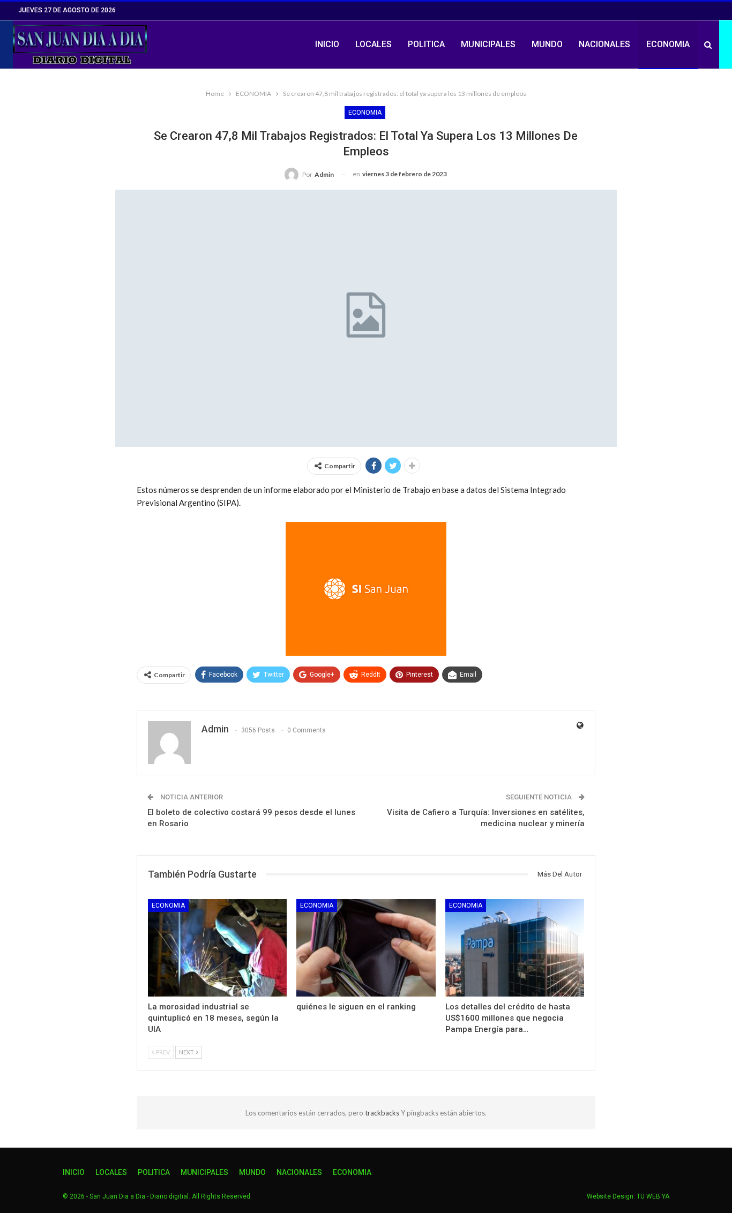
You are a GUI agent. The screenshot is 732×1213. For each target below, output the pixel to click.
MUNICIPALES (488, 44)
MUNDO (547, 44)
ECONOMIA (668, 44)
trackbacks (383, 1113)
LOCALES (373, 44)
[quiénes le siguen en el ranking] (365, 947)
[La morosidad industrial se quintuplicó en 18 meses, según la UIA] (217, 947)
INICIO (327, 44)
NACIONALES (604, 44)
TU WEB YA (653, 1196)
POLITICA (426, 44)
